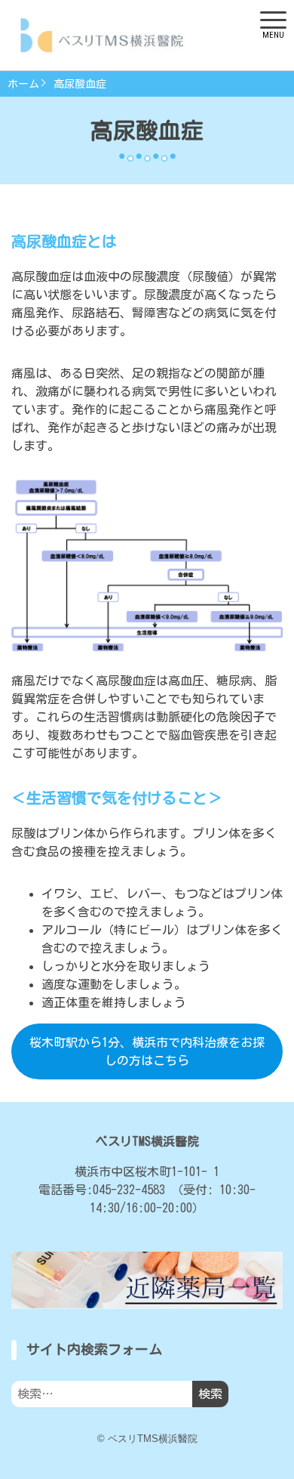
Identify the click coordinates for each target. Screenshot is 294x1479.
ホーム (23, 84)
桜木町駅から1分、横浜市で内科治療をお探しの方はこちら (147, 1051)
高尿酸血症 (80, 84)
